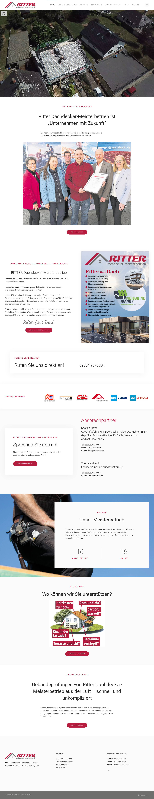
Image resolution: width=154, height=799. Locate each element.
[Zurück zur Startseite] (20, 5)
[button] (147, 795)
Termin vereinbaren (25, 463)
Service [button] (135, 5)
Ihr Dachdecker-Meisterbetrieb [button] (73, 5)
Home (52, 5)
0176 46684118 (120, 762)
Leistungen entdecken (38, 330)
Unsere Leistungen (77, 654)
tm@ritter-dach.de (96, 476)
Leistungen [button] (96, 5)
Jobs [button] (126, 5)
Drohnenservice (113, 5)
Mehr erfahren (77, 232)
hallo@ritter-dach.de (96, 451)
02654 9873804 (92, 365)
